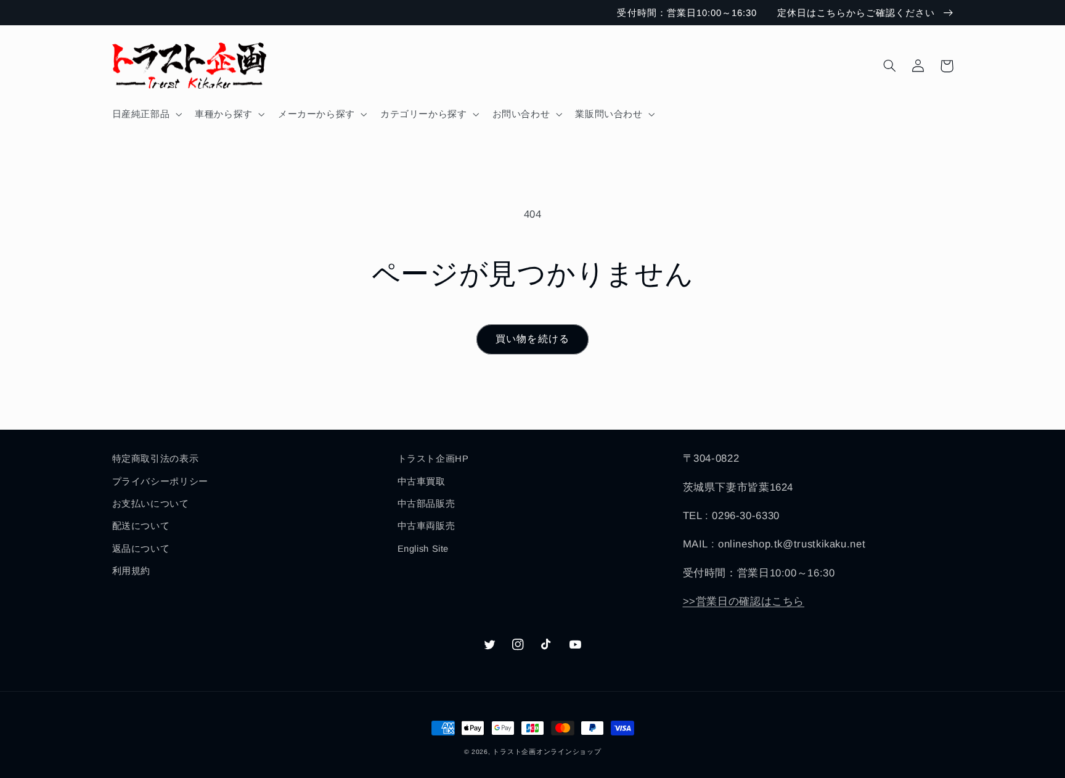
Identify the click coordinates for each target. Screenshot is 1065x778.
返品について (141, 549)
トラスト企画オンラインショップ (546, 751)
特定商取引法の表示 (155, 459)
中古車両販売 (426, 526)
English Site (423, 549)
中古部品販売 (426, 504)
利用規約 (131, 571)
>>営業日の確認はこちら (744, 601)
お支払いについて (150, 504)
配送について (141, 526)
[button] (145, 114)
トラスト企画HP (433, 459)
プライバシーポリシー (160, 481)
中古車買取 (422, 481)
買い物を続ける (532, 339)
